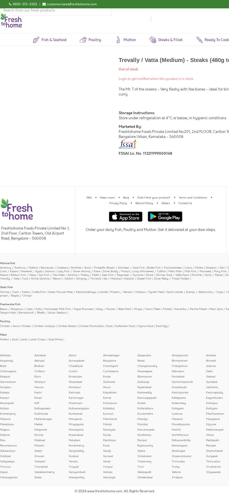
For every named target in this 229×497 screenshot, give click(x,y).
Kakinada (74, 393)
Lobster (103, 292)
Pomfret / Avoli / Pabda (207, 275)
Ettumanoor (144, 377)
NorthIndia (144, 435)
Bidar (3, 366)
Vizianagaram (9, 477)
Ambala (211, 355)
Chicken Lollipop (44, 326)
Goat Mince (55, 339)
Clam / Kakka (20, 292)
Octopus (140, 292)
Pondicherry (76, 446)
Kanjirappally (214, 393)
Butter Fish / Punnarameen (164, 268)
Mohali (107, 424)
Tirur (140, 467)
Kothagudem (42, 408)
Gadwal (210, 377)
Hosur (107, 387)
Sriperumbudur (182, 456)
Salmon (50, 271)
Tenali (107, 461)
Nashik (176, 430)
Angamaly (6, 361)
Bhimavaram (180, 361)
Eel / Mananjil (113, 279)
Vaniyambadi (77, 472)
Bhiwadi (211, 361)
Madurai (5, 419)
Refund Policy (144, 203)
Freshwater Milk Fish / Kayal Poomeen (69, 309)
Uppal (4, 472)
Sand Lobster (174, 292)
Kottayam (178, 408)
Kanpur (4, 398)
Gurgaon (5, 387)
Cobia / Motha (193, 268)
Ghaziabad (75, 382)
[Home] (11, 15)
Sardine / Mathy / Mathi (83, 275)
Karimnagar (76, 398)
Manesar (177, 419)
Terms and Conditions (193, 198)
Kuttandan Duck (125, 326)
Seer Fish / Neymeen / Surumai (123, 275)
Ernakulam (75, 377)
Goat (15, 339)
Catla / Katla (34, 309)
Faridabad (178, 377)
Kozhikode (41, 414)
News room (107, 198)
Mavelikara (7, 424)
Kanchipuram (180, 393)
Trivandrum (213, 467)
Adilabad (40, 355)
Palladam (74, 440)
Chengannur (180, 366)
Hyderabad (144, 387)
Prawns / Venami (122, 292)
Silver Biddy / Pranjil (116, 271)
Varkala (107, 472)
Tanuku (73, 461)
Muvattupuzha (181, 424)
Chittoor (39, 371)
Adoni (73, 355)
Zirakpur (177, 477)
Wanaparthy (76, 477)
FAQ (89, 198)
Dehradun (178, 371)
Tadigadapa (7, 461)
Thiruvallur (213, 461)
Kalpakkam (110, 393)
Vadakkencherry (44, 472)
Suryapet (212, 456)
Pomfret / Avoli (81, 268)
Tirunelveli (41, 467)
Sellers (165, 203)
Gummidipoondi (182, 382)
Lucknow (177, 414)
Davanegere (144, 371)
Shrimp (4, 292)
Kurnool (108, 414)
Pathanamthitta (181, 440)
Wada (38, 477)
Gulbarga (143, 382)
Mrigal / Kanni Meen (147, 309)
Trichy (176, 467)
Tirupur (108, 467)
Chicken (5, 326)
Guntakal (211, 382)
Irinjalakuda (179, 387)
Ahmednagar (111, 355)
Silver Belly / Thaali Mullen (171, 279)
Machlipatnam (215, 414)
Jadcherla (212, 387)
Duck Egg (162, 326)
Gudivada (109, 382)
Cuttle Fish (39, 292)
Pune (106, 446)
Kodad (141, 403)
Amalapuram (180, 355)
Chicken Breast (67, 326)
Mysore (211, 424)
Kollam (4, 408)
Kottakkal (109, 408)
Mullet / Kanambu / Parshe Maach (185, 309)
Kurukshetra (145, 414)
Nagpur (5, 430)
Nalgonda (40, 430)
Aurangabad (76, 361)
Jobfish (68, 279)
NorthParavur (180, 435)
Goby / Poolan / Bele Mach (113, 309)
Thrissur (5, 467)
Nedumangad (214, 430)
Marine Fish (7, 263)
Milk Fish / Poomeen (198, 271)
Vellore (176, 472)
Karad (38, 398)
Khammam (75, 403)
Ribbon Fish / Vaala (23, 275)
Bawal (141, 361)
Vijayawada (213, 472)
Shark (149, 275)
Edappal (5, 377)
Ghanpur (40, 382)
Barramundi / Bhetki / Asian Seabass (43, 313)
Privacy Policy (118, 203)
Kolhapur (212, 403)
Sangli (107, 451)
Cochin (73, 371)
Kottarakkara (145, 408)
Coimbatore (110, 371)
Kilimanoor (110, 403)
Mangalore (213, 419)
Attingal (39, 361)
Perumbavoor (8, 446)
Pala (2, 440)
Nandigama (76, 430)
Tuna (25, 279)
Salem (38, 451)
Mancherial (110, 419)
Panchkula (109, 440)
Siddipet (5, 456)
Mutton (4, 339)
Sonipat (108, 456)
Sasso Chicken (22, 326)
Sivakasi (74, 456)
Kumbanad (75, 414)
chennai (211, 366)
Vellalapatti (144, 472)
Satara (141, 451)
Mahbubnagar (43, 419)
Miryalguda (76, 424)
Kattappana (179, 398)
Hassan (39, 387)
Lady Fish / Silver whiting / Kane (78, 271)
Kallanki (129, 279)
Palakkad (39, 440)
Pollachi (39, 446)
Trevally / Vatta (10, 279)
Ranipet (211, 446)
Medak (38, 424)
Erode (106, 377)
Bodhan (39, 366)
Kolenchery (179, 403)
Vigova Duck (145, 326)
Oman (210, 435)
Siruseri (39, 456)
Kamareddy (144, 393)
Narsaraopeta (145, 430)
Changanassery (147, 366)
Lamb (23, 339)
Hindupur (75, 387)
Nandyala (109, 430)
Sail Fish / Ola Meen (52, 275)
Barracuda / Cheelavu (54, 268)
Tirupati (74, 467)
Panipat (142, 440)
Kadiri (38, 393)
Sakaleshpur (8, 451)
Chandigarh (110, 366)
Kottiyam (212, 408)
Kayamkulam (214, 398)
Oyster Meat (156, 292)
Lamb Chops (38, 339)
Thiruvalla (178, 461)
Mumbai (142, 424)
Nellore (4, 435)
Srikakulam (144, 456)
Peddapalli (212, 440)
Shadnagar (178, 451)
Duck (109, 326)
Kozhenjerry (8, 414)
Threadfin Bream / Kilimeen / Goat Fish (119, 268)
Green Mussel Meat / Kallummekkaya (72, 292)
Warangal (109, 477)
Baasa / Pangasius (11, 309)
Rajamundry (145, 446)
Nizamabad (76, 435)
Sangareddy (76, 451)
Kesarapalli (7, 403)
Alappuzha (144, 355)
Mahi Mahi (175, 271)
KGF (36, 403)
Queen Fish (144, 279)
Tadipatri (40, 461)
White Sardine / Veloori (46, 279)
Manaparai (75, 419)
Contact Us (185, 203)
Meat (3, 335)
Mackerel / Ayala (31, 271)
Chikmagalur (8, 371)
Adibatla (5, 355)
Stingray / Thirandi (88, 279)
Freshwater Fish (10, 304)
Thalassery (144, 461)
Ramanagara (179, 446)
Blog (126, 198)
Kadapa (4, 393)
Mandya (142, 419)
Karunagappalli (147, 398)
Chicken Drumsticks (91, 326)
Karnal (107, 398)
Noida (107, 435)
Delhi (209, 371)
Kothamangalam (79, 408)
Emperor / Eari (215, 268)
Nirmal (38, 435)
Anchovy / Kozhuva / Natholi (19, 268)
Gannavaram (8, 382)
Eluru (37, 377)
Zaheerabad (144, 477)
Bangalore (109, 361)
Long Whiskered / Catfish (149, 271)
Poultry (5, 321)
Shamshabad (214, 451)
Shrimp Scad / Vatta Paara (172, 275)
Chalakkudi (76, 366)
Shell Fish (6, 287)
